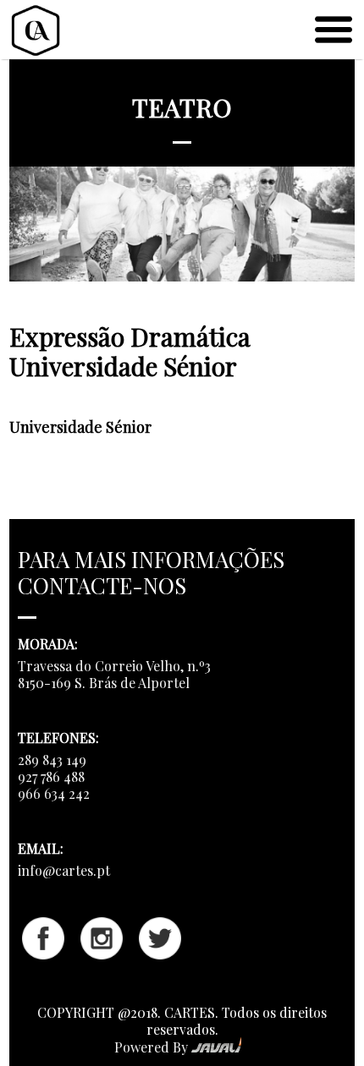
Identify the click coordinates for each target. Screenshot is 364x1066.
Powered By (152, 1047)
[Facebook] (43, 954)
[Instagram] (101, 954)
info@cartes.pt (64, 870)
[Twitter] (160, 954)
